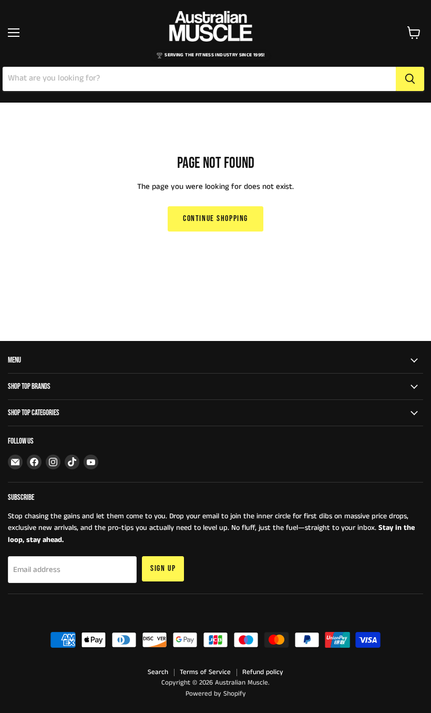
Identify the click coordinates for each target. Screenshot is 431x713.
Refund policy (262, 672)
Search (158, 672)
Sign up (163, 569)
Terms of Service (205, 672)
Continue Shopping (215, 219)
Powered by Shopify (216, 694)
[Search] (410, 79)
